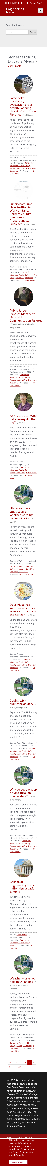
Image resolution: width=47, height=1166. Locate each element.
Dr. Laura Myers (28, 280)
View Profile (14, 65)
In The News (31, 168)
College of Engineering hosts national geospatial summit (22, 886)
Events (13, 946)
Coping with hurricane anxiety (22, 702)
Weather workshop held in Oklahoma (22, 979)
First (11, 1062)
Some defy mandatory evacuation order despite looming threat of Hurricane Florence (23, 106)
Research (14, 171)
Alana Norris (22, 935)
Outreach (20, 278)
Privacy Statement (21, 1152)
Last (19, 1066)
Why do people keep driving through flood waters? (23, 793)
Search (33, 32)
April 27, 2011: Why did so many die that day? (23, 419)
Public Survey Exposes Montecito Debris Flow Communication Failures (26, 315)
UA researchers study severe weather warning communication (21, 513)
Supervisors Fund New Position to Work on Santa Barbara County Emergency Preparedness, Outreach (21, 213)
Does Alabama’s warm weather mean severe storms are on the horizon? (23, 609)
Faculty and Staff (17, 168)
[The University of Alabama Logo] (24, 3)
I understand (18, 1162)
